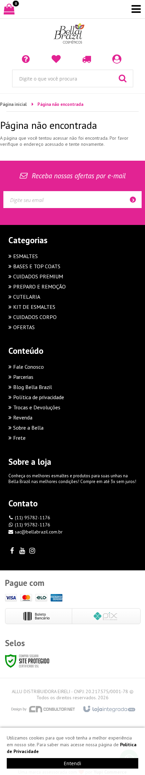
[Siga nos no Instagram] (32, 551)
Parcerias (23, 376)
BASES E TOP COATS (36, 266)
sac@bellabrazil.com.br (39, 532)
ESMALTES (25, 256)
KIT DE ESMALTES (34, 306)
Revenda (22, 417)
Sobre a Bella (28, 427)
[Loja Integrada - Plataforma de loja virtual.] (109, 709)
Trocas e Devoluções (36, 407)
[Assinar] (135, 199)
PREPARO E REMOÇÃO (39, 286)
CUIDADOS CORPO (35, 317)
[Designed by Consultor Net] (43, 709)
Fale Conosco (28, 366)
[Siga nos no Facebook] (12, 551)
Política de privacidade (38, 397)
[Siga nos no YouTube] (22, 551)
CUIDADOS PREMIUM (38, 276)
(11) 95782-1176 (32, 518)
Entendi (72, 763)
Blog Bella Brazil (32, 387)
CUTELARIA (26, 296)
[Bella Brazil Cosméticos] (72, 33)
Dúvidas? (27, 58)
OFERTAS (24, 327)
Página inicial (13, 104)
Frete (19, 437)
